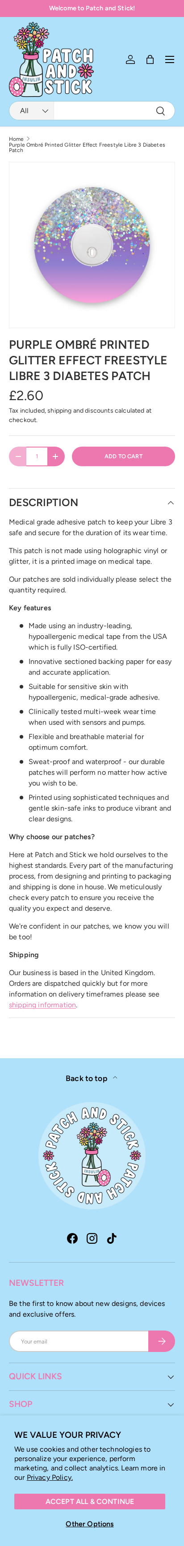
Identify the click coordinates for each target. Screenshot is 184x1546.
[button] (150, 59)
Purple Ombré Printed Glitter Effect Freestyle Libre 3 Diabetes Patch (87, 147)
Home (16, 139)
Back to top (87, 1078)
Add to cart (123, 456)
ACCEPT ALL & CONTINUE (90, 1501)
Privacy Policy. (50, 1477)
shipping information (42, 1005)
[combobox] (92, 110)
